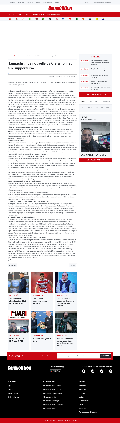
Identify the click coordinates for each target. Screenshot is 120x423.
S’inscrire (105, 356)
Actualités (12, 2)
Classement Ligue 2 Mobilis (52, 389)
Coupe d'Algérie (38, 14)
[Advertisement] (60, 36)
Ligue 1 (20, 14)
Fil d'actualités (48, 2)
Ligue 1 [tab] (83, 101)
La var (57, 2)
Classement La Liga (49, 397)
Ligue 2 (28, 14)
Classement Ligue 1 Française (53, 404)
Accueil (12, 14)
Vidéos (38, 2)
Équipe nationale (53, 14)
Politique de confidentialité (102, 2)
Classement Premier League (52, 393)
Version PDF (87, 2)
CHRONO (30, 2)
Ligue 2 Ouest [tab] (106, 101)
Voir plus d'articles (95, 160)
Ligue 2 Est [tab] (93, 101)
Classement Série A (50, 408)
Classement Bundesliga (51, 401)
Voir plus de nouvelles (96, 94)
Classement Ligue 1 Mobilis (52, 386)
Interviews (21, 2)
